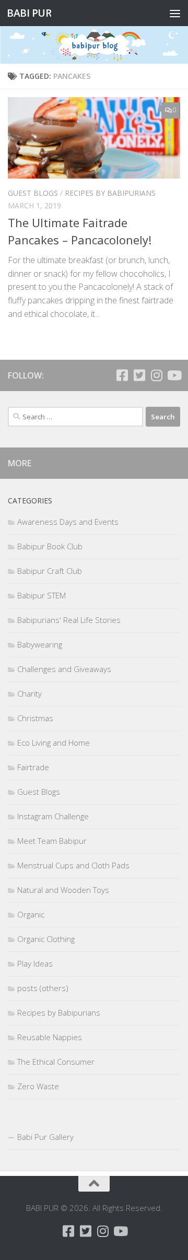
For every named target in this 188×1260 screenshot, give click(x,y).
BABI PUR (29, 13)
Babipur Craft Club (49, 571)
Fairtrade (33, 767)
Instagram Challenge (53, 816)
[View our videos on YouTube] (173, 375)
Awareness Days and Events (68, 521)
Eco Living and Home (53, 742)
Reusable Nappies (49, 1037)
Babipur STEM (41, 595)
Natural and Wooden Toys (63, 890)
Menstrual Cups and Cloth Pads (73, 865)
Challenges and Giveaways (64, 669)
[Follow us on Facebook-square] (121, 375)
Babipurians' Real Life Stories (69, 620)
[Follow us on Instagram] (156, 375)
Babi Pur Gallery (45, 1137)
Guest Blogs (33, 193)
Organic (30, 914)
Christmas (35, 718)
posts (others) (42, 988)
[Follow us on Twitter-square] (139, 375)
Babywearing (39, 644)
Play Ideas (35, 963)
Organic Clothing (46, 939)
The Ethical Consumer (56, 1061)
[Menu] (175, 13)
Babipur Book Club (50, 546)
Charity (29, 693)
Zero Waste (38, 1086)
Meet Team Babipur (52, 840)
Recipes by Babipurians (110, 193)
